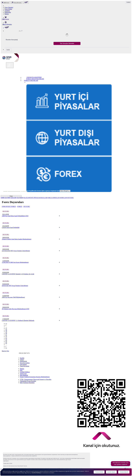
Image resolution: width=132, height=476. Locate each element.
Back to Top (5, 351)
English (128, 2)
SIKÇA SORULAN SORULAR (57, 197)
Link (81, 372)
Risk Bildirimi (24, 375)
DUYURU (70, 197)
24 (6, 340)
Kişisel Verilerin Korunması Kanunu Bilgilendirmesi (35, 377)
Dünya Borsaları (7, 24)
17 (6, 328)
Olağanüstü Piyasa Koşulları (28, 381)
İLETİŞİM (20, 197)
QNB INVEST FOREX (9, 206)
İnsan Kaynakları (25, 363)
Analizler (7, 10)
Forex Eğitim (8, 9)
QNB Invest (5, 19)
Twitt (79, 372)
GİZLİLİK (13, 197)
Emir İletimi (23, 364)
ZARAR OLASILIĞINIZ (34, 77)
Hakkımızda (23, 361)
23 (6, 338)
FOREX (19, 206)
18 (6, 330)
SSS (21, 370)
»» (6, 348)
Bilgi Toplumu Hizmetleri (27, 382)
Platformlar (8, 12)
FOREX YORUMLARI (31, 80)
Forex (11, 196)
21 (6, 335)
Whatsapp (88, 373)
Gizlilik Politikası (25, 372)
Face (76, 372)
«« (6, 323)
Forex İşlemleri (9, 7)
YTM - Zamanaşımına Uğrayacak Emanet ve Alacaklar (35, 379)
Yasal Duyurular (24, 366)
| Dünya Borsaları (16, 2)
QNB (2, 374)
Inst (74, 372)
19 (6, 331)
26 (6, 343)
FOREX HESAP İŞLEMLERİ (35, 79)
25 (6, 341)
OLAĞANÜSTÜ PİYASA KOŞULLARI (35, 197)
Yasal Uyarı (23, 373)
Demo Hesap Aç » (65, 190)
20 (6, 333)
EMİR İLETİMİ (5, 197)
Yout (83, 372)
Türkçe (22, 359)
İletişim (7, 14)
